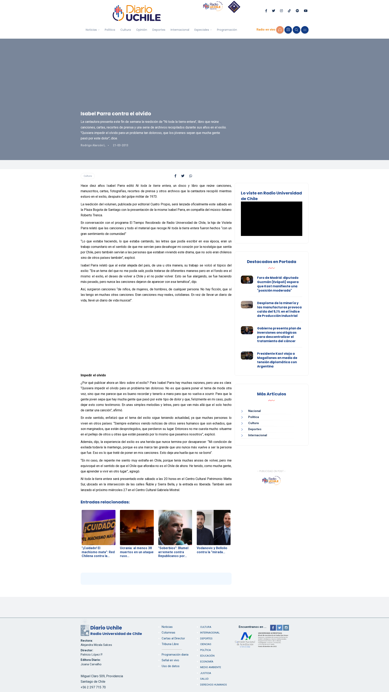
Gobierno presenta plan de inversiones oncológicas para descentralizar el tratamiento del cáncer (279, 334)
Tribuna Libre (170, 644)
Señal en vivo (170, 660)
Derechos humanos (213, 684)
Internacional (180, 30)
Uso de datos (171, 666)
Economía (206, 661)
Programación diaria (175, 654)
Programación (227, 30)
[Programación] (288, 30)
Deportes (158, 30)
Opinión (141, 30)
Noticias (91, 30)
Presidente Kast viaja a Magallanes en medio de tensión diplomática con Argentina (277, 359)
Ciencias (205, 644)
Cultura (125, 30)
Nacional (254, 411)
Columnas (168, 632)
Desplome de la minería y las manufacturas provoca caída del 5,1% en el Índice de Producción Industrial (279, 309)
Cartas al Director (173, 638)
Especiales (201, 30)
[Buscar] (296, 30)
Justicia (205, 673)
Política (110, 30)
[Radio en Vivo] (280, 30)
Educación (207, 655)
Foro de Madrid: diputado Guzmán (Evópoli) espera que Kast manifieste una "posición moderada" (278, 284)
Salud (204, 678)
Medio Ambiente (210, 667)
